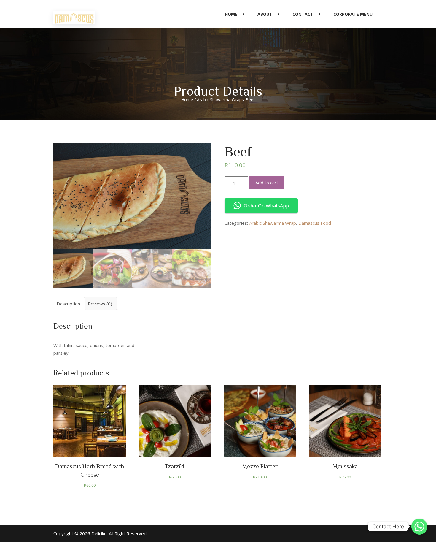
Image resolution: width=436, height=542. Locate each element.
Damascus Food (314, 223)
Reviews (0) (100, 304)
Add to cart (266, 183)
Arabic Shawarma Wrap (219, 99)
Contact (302, 14)
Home (231, 14)
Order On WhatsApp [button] (266, 205)
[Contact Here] (419, 527)
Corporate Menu (353, 14)
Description (68, 304)
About (264, 14)
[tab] (68, 303)
